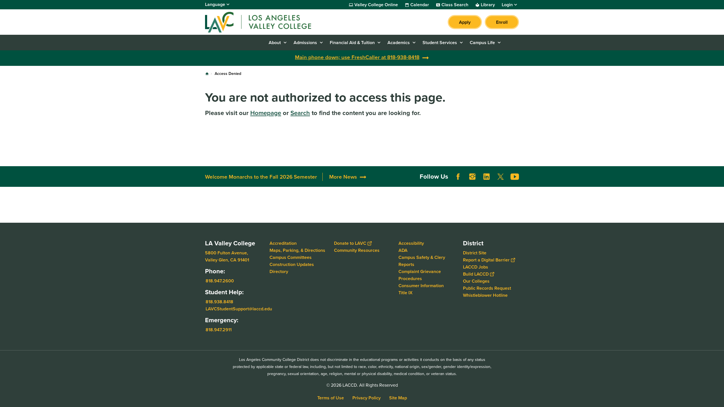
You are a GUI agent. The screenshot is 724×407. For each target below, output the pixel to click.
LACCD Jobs (475, 267)
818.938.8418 (219, 301)
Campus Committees (291, 257)
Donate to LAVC (350, 243)
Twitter (500, 176)
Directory (279, 271)
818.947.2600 (220, 281)
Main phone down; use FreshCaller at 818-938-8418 (357, 57)
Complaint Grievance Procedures (419, 275)
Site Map (398, 398)
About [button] (275, 42)
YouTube (514, 176)
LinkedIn (486, 176)
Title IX (405, 292)
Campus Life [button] (482, 42)
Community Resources (357, 250)
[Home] (266, 22)
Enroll (502, 22)
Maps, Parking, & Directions (297, 250)
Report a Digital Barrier (486, 260)
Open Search (512, 42)
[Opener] (718, 181)
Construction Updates (292, 264)
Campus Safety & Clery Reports (421, 261)
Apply (465, 22)
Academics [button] (398, 42)
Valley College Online (376, 5)
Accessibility (411, 243)
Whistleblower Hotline (485, 295)
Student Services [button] (440, 42)
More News (343, 177)
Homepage (265, 113)
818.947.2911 (219, 329)
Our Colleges (476, 281)
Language (215, 4)
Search (300, 113)
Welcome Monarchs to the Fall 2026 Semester (261, 177)
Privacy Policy (366, 398)
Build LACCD (476, 274)
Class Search (454, 5)
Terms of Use (330, 398)
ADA (403, 250)
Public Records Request (487, 288)
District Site (474, 253)
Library (488, 5)
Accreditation (283, 243)
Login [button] (507, 5)
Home (207, 74)
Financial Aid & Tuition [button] (352, 42)
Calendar (419, 5)
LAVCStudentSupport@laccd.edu (239, 309)
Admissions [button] (305, 42)
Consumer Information (421, 285)
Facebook (458, 176)
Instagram (472, 176)
